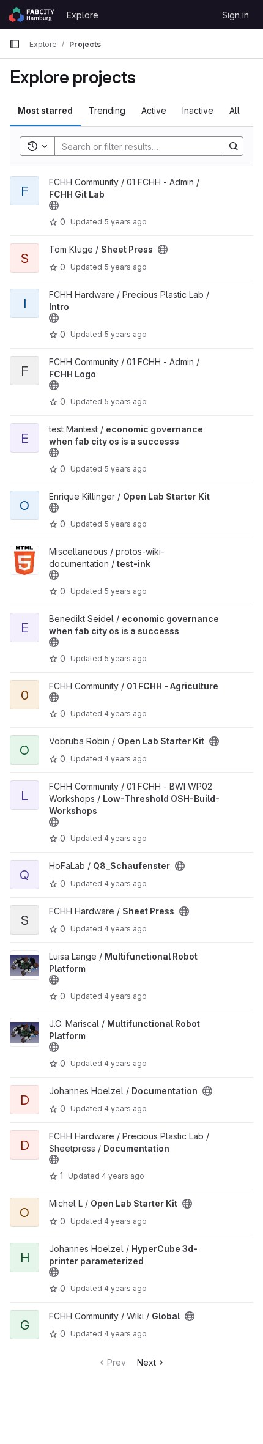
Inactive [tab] (197, 110)
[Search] (233, 146)
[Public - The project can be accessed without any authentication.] (54, 205)
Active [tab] (153, 110)
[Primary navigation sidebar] (14, 44)
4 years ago (125, 713)
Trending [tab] (107, 110)
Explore (82, 15)
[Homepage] (32, 14)
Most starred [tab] (45, 110)
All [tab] (234, 110)
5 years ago (125, 221)
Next (146, 1362)
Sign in (235, 15)
